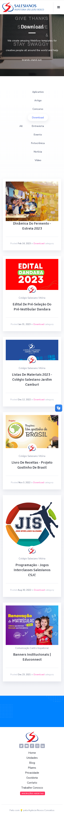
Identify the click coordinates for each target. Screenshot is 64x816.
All (21, 126)
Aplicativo (38, 92)
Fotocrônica (38, 143)
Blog (32, 763)
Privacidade (32, 773)
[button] (58, 7)
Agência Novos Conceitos (41, 810)
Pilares (32, 768)
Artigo (38, 100)
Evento (38, 134)
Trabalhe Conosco (32, 787)
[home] (23, 7)
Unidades (32, 758)
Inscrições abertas (33, 794)
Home (32, 753)
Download (38, 117)
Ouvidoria (32, 778)
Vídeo (38, 160)
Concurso (38, 109)
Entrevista (38, 126)
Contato (32, 782)
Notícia (38, 151)
